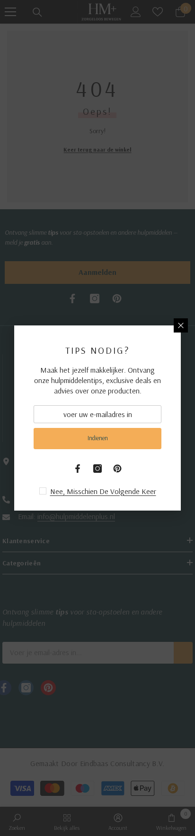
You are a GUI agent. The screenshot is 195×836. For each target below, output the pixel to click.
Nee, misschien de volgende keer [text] (103, 491)
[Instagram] (97, 468)
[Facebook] (78, 468)
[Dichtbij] (181, 325)
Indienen (98, 438)
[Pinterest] (117, 468)
